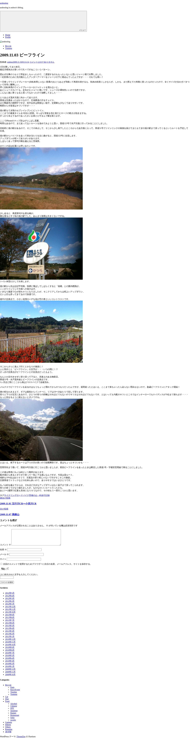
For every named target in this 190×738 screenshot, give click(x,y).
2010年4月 (9, 658)
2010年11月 (10, 642)
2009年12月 (10, 669)
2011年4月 (9, 628)
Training (8, 48)
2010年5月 (9, 655)
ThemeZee (21, 736)
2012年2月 (9, 601)
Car (6, 697)
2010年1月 (9, 666)
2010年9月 (9, 647)
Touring (13, 692)
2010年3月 (9, 661)
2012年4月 (9, 596)
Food (7, 701)
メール (4, 554)
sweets (13, 720)
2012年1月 (9, 604)
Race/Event (15, 690)
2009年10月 (10, 674)
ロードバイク (23, 495)
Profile (8, 37)
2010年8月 (9, 650)
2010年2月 (9, 664)
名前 (3, 549)
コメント (5, 545)
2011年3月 (9, 631)
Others (8, 727)
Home (7, 35)
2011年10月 (10, 612)
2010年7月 (9, 653)
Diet (7, 699)
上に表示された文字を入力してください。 (19, 574)
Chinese (13, 706)
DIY (12, 708)
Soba (12, 718)
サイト (3, 559)
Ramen (13, 713)
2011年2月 (9, 634)
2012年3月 (9, 598)
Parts (12, 687)
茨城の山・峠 (35, 495)
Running (8, 729)
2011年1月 (9, 636)
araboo (10, 62)
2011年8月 (9, 617)
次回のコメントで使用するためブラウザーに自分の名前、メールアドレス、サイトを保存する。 (47, 564)
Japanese (14, 711)
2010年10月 (10, 645)
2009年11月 (10, 672)
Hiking (8, 725)
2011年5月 (9, 626)
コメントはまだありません (42, 62)
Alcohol (13, 704)
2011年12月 (10, 606)
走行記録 (45, 495)
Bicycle (8, 46)
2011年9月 (9, 615)
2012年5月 (9, 593)
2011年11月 (10, 609)
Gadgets (8, 722)
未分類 (8, 732)
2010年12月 (10, 639)
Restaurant (14, 715)
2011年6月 (9, 623)
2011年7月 (9, 620)
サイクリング (10, 495)
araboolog (4, 3)
